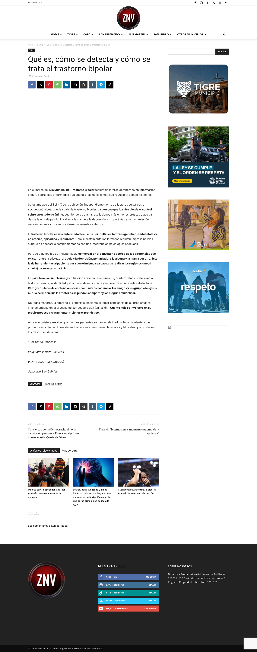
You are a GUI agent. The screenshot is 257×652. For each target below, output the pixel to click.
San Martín (136, 34)
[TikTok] (207, 2)
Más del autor (70, 450)
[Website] (220, 2)
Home (55, 34)
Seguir (152, 584)
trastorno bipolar (53, 383)
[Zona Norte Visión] (128, 18)
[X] (214, 2)
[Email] (75, 84)
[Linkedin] (66, 84)
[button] (224, 35)
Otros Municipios (190, 34)
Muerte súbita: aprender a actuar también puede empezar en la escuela (46, 493)
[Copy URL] (109, 84)
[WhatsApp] (58, 84)
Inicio (30, 44)
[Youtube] (226, 2)
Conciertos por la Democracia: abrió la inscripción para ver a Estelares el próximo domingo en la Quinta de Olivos (54, 433)
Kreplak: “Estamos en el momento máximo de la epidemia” (129, 431)
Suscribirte (150, 608)
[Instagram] (201, 2)
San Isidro (161, 34)
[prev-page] (30, 512)
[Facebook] (195, 2)
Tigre (71, 34)
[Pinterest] (49, 84)
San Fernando (109, 34)
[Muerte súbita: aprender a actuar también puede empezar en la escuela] (48, 472)
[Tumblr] (92, 84)
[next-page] (36, 512)
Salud (40, 44)
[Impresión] (83, 84)
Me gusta (151, 576)
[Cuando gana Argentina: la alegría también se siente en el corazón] (138, 472)
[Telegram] (101, 84)
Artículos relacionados (43, 450)
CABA (86, 34)
